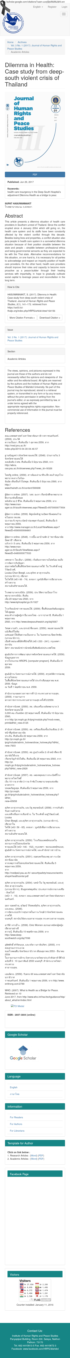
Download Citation (49, 317)
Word (33, 1155)
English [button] (37, 6)
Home (10, 42)
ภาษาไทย (14, 1094)
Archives (22, 42)
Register (52, 6)
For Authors (16, 1124)
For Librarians (17, 1130)
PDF (41, 1155)
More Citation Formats (21, 317)
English (13, 1087)
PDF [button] (35, 174)
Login (64, 6)
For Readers (16, 1117)
